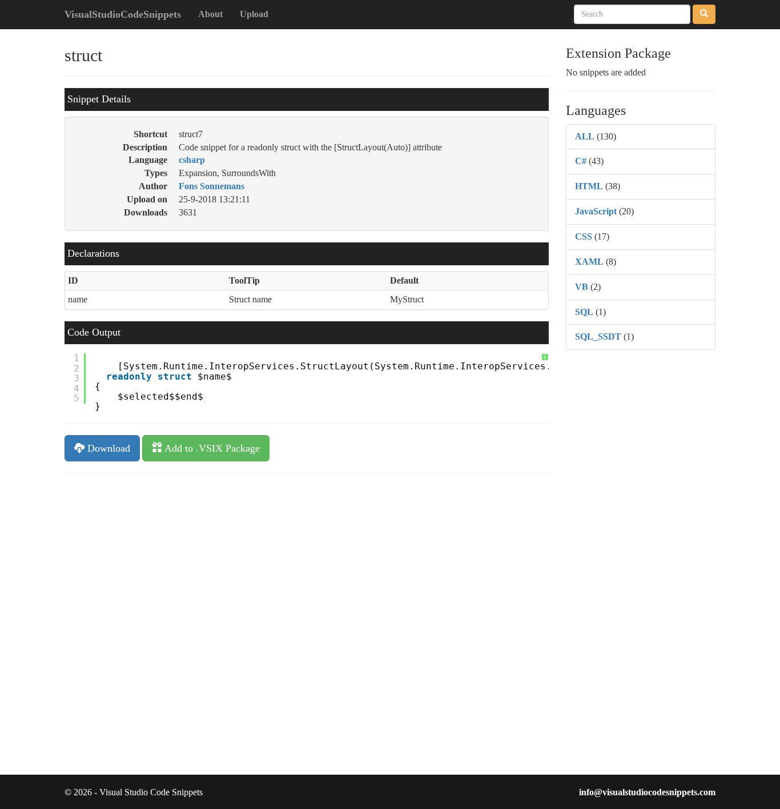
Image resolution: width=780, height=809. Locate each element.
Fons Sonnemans (211, 186)
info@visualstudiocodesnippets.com (647, 792)
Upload (254, 14)
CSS (583, 236)
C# (580, 161)
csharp (192, 160)
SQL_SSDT (598, 336)
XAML (589, 261)
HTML (589, 186)
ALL (584, 136)
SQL (584, 312)
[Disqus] (307, 628)
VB (581, 287)
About (210, 14)
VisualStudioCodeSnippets (123, 14)
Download (107, 448)
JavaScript (596, 211)
